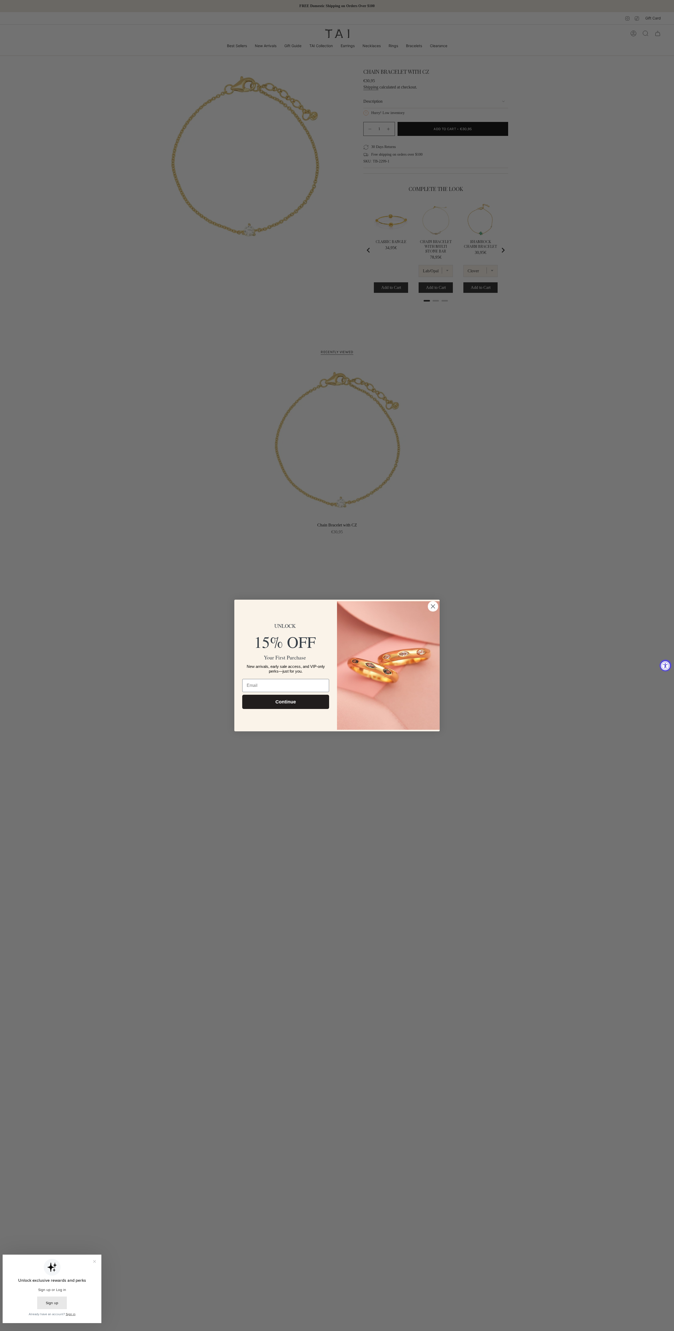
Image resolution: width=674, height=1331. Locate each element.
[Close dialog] (433, 606)
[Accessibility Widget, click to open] (665, 666)
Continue (285, 701)
